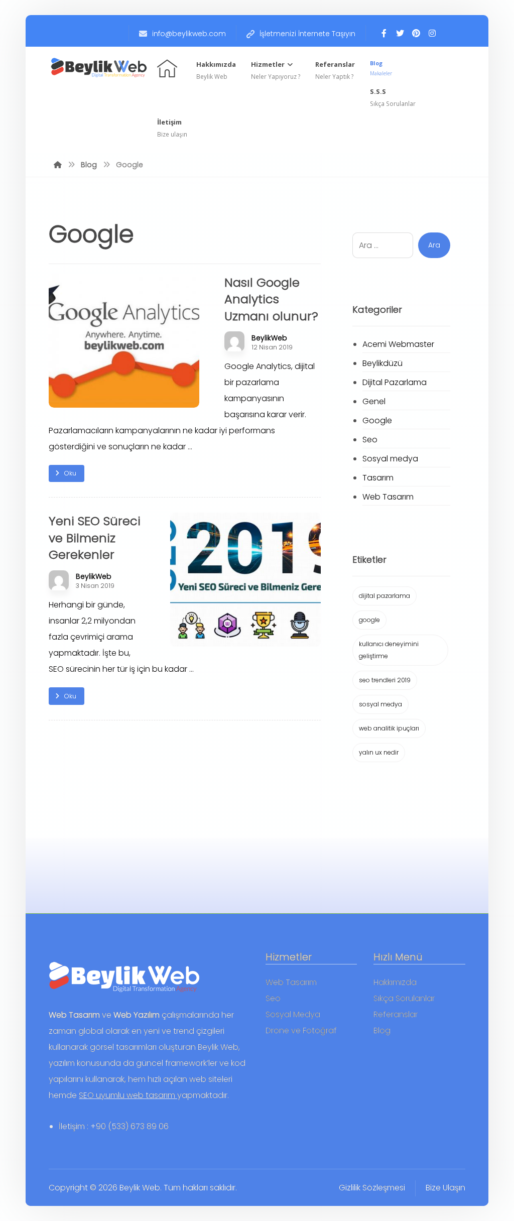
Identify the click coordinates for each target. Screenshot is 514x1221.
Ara (434, 245)
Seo (369, 439)
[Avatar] (234, 341)
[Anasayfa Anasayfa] (168, 67)
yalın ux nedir (379, 752)
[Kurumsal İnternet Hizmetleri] (99, 67)
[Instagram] (432, 33)
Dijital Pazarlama (394, 382)
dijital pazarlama (384, 595)
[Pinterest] (416, 33)
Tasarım (378, 477)
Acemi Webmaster (398, 344)
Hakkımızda (395, 982)
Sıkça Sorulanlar (404, 998)
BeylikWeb (269, 338)
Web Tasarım (388, 497)
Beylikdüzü (382, 363)
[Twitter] (400, 33)
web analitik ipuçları (389, 728)
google (369, 620)
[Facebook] (384, 33)
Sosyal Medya (293, 1014)
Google (377, 420)
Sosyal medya (390, 458)
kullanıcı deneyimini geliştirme (389, 650)
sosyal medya (380, 704)
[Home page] (58, 165)
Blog (382, 1030)
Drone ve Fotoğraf (301, 1030)
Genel (374, 401)
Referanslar (395, 1014)
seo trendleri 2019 (385, 680)
